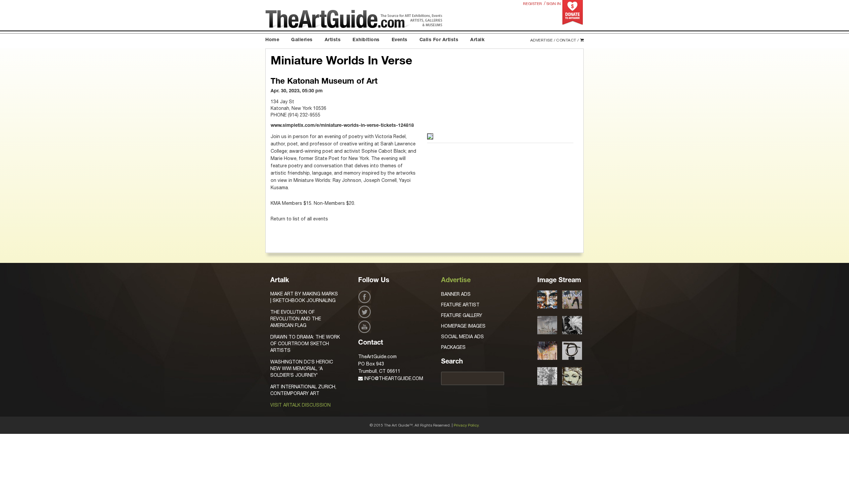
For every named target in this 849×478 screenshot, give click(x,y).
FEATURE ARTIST (460, 304)
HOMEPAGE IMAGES (463, 326)
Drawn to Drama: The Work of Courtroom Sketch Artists (305, 343)
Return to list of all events (299, 218)
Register (532, 3)
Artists (333, 40)
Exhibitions (366, 40)
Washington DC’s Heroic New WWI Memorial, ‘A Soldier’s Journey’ (301, 368)
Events (400, 40)
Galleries (302, 40)
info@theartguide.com (393, 378)
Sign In (553, 3)
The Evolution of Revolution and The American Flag (295, 318)
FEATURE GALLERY (461, 315)
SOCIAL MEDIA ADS (462, 336)
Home (272, 40)
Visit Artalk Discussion (300, 405)
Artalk (477, 40)
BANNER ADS (456, 294)
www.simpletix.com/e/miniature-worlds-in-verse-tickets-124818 (342, 125)
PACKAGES (453, 347)
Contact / (567, 40)
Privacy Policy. (467, 425)
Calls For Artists (439, 40)
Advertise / (542, 40)
